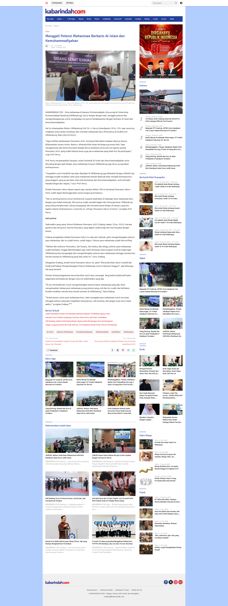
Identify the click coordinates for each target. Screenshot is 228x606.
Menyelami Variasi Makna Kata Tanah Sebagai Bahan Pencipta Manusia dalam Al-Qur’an (172, 419)
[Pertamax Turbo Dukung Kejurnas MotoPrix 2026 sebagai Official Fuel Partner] (161, 102)
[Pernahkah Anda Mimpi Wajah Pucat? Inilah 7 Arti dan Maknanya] (146, 222)
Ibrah (89, 19)
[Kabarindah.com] (65, 11)
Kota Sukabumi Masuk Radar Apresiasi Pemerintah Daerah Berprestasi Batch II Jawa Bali (119, 410)
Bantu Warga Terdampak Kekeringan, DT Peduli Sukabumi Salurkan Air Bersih (89, 382)
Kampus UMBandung (65, 332)
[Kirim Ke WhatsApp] (134, 350)
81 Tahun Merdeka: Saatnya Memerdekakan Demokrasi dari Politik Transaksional (167, 500)
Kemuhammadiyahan (84, 332)
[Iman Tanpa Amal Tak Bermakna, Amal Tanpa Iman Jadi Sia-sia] (173, 360)
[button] (176, 3)
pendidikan (116, 332)
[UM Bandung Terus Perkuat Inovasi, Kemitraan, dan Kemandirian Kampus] (67, 483)
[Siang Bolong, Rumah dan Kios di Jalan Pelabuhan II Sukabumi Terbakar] (59, 398)
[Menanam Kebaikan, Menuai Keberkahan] (146, 525)
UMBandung (128, 332)
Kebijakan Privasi (122, 590)
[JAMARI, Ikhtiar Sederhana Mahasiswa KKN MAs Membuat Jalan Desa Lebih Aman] (90, 398)
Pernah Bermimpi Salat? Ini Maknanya (165, 443)
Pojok (155, 19)
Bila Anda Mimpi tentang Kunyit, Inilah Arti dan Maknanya (167, 209)
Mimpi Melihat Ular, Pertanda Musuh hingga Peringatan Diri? (167, 467)
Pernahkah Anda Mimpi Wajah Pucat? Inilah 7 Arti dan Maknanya (168, 221)
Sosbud (138, 19)
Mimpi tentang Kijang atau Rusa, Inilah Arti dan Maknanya (167, 233)
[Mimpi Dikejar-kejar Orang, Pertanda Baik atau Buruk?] (146, 480)
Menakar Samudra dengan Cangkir (146, 418)
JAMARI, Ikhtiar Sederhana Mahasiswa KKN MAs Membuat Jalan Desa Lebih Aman (89, 410)
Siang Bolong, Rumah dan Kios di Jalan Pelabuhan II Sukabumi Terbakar (58, 410)
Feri (52, 46)
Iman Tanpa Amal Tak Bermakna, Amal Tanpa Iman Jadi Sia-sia (172, 371)
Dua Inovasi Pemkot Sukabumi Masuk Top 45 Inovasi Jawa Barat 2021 (115, 341)
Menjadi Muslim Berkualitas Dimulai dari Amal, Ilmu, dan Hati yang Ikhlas (149, 371)
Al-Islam (50, 332)
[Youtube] (180, 582)
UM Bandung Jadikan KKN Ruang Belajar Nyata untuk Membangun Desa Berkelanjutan (79, 321)
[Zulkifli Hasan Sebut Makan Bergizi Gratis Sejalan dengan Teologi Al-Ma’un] (114, 440)
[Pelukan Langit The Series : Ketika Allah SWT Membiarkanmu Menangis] (173, 385)
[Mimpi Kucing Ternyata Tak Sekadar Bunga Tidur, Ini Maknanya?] (146, 456)
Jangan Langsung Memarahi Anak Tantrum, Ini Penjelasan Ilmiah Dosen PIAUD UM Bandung (81, 325)
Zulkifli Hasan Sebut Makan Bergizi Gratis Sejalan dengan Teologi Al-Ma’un (111, 456)
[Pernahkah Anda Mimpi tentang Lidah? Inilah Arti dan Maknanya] (146, 186)
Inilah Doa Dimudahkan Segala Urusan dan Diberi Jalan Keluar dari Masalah (66, 341)
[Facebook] (166, 582)
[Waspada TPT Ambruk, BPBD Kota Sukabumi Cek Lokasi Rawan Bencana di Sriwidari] (59, 369)
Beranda (50, 19)
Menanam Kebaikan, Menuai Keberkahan (166, 524)
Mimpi (146, 19)
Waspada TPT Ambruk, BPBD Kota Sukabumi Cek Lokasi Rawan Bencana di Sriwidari (58, 382)
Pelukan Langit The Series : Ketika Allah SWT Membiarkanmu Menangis (173, 395)
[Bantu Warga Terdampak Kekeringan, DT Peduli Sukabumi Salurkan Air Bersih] (90, 369)
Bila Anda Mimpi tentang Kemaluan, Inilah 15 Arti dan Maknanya (166, 197)
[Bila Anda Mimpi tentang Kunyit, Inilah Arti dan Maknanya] (146, 210)
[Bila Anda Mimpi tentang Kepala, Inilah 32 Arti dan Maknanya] (146, 246)
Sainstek (128, 19)
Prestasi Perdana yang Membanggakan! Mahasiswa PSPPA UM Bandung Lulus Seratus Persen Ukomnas (112, 542)
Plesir (97, 19)
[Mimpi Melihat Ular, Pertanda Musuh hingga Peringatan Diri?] (146, 468)
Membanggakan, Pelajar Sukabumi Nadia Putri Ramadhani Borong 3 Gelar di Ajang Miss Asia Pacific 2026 (121, 382)
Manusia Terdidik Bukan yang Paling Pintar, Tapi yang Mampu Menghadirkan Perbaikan (66, 542)
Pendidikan (58, 46)
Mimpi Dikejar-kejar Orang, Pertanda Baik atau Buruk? (165, 479)
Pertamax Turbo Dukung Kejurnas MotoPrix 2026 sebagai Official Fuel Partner (162, 120)
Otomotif (117, 19)
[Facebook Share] (112, 350)
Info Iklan (69, 3)
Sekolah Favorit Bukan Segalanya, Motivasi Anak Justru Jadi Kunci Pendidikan (76, 317)
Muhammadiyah (102, 332)
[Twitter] (171, 582)
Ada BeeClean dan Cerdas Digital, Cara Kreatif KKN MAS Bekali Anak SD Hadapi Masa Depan (112, 499)
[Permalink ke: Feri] (47, 46)
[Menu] (47, 3)
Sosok (163, 19)
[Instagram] (176, 582)
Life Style (71, 19)
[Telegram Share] (128, 350)
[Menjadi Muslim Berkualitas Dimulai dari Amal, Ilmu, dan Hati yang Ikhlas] (149, 360)
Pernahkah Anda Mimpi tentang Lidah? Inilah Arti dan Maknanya (167, 185)
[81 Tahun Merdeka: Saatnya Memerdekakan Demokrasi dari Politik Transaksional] (146, 501)
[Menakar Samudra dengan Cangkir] (149, 409)
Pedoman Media (106, 590)
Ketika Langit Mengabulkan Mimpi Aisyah (168, 548)
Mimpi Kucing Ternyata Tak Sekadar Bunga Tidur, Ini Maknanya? (165, 455)
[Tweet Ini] (118, 350)
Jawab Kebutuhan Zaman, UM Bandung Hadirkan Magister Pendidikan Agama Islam (77, 314)
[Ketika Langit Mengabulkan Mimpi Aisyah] (146, 549)
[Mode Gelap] (181, 3)
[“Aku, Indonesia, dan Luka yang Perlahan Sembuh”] (146, 537)
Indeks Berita (137, 590)
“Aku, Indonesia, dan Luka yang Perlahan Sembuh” (167, 536)
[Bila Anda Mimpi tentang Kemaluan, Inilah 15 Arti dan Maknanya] (146, 198)
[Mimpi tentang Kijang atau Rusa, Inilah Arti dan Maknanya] (146, 234)
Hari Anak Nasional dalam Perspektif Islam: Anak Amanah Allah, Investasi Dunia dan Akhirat (148, 395)
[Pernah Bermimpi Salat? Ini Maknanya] (146, 444)
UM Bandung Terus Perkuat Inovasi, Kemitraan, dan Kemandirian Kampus (65, 499)
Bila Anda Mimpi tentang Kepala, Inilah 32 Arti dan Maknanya (167, 245)
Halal (172, 19)
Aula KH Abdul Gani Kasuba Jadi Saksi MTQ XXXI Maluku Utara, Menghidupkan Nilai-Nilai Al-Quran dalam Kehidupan (168, 512)
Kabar (59, 19)
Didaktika (107, 19)
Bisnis (81, 19)
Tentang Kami (57, 3)
